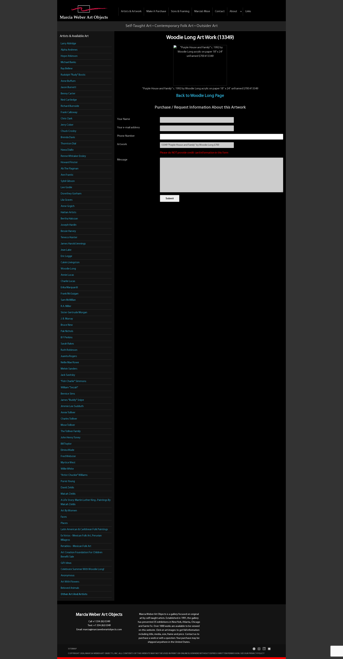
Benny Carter (68, 93)
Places (64, 523)
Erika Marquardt (69, 287)
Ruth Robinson (69, 350)
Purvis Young (68, 481)
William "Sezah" (69, 387)
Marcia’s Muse (202, 11)
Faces (64, 517)
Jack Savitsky (68, 375)
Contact (220, 11)
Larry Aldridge (68, 43)
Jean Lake (66, 250)
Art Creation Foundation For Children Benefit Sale (81, 554)
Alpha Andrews (69, 50)
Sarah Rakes (67, 344)
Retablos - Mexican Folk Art (76, 546)
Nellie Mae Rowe (70, 362)
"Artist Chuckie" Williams (74, 475)
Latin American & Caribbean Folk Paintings (84, 529)
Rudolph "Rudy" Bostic (73, 75)
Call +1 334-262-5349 (99, 621)
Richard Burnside (70, 106)
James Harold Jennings (73, 243)
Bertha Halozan (69, 218)
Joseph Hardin (68, 225)
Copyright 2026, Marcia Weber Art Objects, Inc (93, 653)
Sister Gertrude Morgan (74, 312)
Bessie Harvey (68, 231)
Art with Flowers (70, 582)
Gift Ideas (66, 563)
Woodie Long (68, 268)
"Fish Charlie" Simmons (73, 381)
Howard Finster (69, 162)
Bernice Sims (68, 394)
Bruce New (67, 325)
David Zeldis (67, 487)
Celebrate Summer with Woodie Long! (82, 569)
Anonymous (67, 575)
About (233, 11)
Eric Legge (66, 256)
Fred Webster (68, 456)
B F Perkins (67, 337)
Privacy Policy (256, 653)
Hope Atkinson (69, 56)
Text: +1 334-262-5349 (99, 625)
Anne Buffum (68, 81)
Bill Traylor (66, 444)
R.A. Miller (66, 306)
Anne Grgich (67, 206)
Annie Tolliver (68, 412)
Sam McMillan (68, 300)
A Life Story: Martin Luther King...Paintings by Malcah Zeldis (86, 502)
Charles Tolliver (69, 419)
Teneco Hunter (69, 237)
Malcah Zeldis (68, 494)
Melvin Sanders (69, 369)
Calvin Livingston (70, 262)
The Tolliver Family (71, 431)
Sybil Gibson (68, 181)
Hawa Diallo (67, 150)
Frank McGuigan (69, 294)
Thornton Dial (68, 143)
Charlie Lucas (68, 281)
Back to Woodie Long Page (200, 96)
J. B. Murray (67, 319)
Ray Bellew (67, 68)
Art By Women (69, 510)
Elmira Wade (67, 450)
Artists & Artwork (131, 11)
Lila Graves (67, 200)
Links (248, 11)
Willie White (67, 469)
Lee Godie (66, 187)
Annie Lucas (67, 275)
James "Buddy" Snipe (72, 400)
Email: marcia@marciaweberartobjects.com (99, 629)
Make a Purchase (156, 11)
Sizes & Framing (180, 11)
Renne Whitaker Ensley (73, 156)
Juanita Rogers (69, 356)
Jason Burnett (68, 87)
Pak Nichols (67, 331)
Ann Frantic (67, 175)
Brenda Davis (68, 137)
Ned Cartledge (69, 100)
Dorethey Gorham (71, 193)
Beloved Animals (70, 588)
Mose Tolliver (68, 425)
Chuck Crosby (68, 131)
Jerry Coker (67, 125)
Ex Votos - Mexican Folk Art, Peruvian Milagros (81, 537)
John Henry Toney (70, 437)
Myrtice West (68, 462)
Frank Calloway (69, 112)
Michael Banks (68, 62)
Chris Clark (66, 118)
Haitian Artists (68, 212)
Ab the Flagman (69, 168)
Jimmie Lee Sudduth (72, 406)
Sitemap (72, 649)
